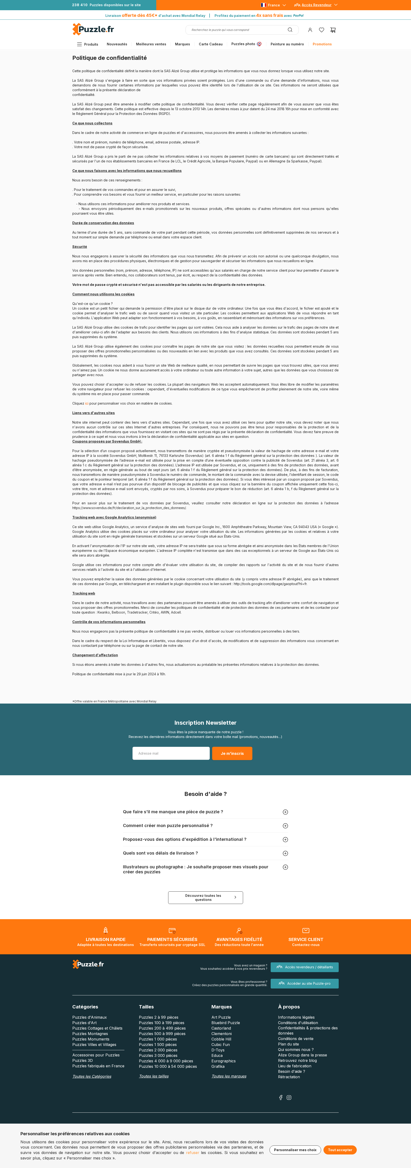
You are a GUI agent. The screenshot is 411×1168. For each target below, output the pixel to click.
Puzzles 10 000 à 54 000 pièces (168, 1066)
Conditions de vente (295, 1038)
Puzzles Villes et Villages (94, 1044)
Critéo (154, 612)
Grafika (218, 1066)
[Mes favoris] (321, 30)
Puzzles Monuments (90, 1039)
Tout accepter (340, 1150)
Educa (217, 1055)
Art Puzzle (221, 1017)
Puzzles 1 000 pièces (158, 1039)
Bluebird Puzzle (225, 1022)
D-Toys (218, 1050)
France (274, 5)
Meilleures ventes (151, 44)
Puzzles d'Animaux (89, 1017)
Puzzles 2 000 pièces (158, 1050)
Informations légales (296, 1017)
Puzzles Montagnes (90, 1033)
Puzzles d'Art (84, 1022)
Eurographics (223, 1061)
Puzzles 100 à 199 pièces (161, 1022)
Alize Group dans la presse (302, 1055)
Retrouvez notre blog (297, 1060)
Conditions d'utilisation (298, 1022)
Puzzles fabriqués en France (98, 1066)
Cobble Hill (221, 1039)
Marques (182, 44)
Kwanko (104, 612)
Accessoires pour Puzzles (96, 1055)
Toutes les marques (228, 1076)
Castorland (221, 1028)
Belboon (118, 612)
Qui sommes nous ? (296, 1049)
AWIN (165, 612)
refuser (192, 1152)
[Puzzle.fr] (93, 34)
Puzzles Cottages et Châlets (97, 1028)
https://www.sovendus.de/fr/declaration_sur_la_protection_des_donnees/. (129, 508)
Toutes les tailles (153, 1076)
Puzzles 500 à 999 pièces (162, 1033)
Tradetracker (137, 612)
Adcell (176, 612)
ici (87, 403)
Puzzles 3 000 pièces (158, 1055)
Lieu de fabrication (294, 1066)
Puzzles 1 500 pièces (158, 1044)
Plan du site (288, 1044)
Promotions (322, 44)
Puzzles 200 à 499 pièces (162, 1028)
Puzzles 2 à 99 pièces (158, 1017)
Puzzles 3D (82, 1060)
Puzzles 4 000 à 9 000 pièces (166, 1061)
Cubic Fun (220, 1044)
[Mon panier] (333, 30)
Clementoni (221, 1033)
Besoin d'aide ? (291, 1071)
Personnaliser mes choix (295, 1150)
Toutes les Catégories (91, 1076)
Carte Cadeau (211, 44)
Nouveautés (117, 44)
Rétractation (289, 1076)
